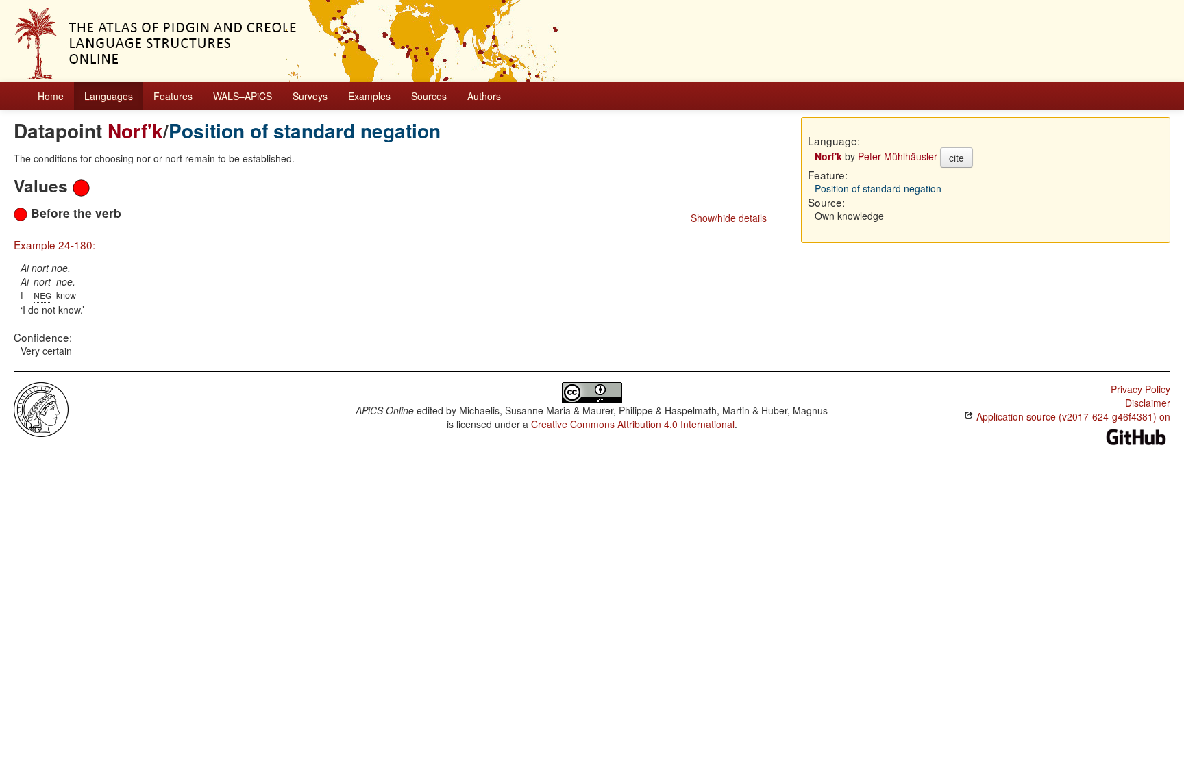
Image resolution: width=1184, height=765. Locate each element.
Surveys (310, 96)
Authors (484, 96)
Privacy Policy (1140, 389)
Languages (108, 96)
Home (51, 96)
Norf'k (135, 130)
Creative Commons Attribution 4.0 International (633, 424)
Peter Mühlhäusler (897, 156)
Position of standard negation (305, 130)
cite (956, 157)
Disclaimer (1147, 403)
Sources (429, 96)
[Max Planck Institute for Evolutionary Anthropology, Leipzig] (41, 408)
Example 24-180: (54, 244)
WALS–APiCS (242, 96)
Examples (369, 96)
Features (173, 96)
